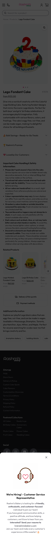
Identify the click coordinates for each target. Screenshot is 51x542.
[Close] (46, 457)
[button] (25, 271)
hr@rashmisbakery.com (25, 525)
